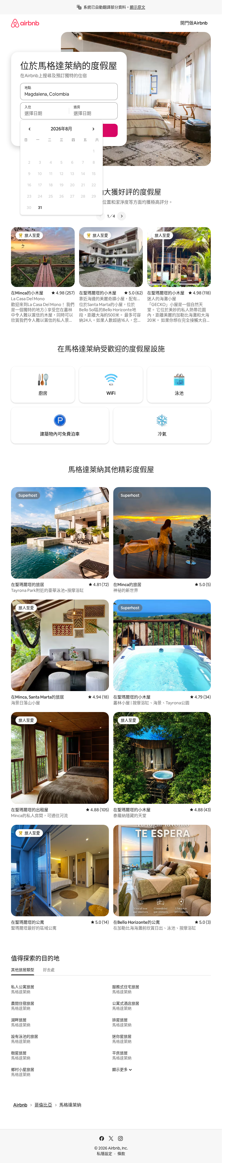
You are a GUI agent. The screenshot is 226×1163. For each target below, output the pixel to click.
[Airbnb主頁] (25, 23)
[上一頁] (100, 216)
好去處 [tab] (49, 969)
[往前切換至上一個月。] (29, 129)
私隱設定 (104, 1153)
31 (40, 207)
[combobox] (69, 94)
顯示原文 (137, 7)
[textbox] (44, 113)
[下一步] (121, 216)
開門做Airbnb (194, 23)
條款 (121, 1153)
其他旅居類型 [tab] (22, 969)
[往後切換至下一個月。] (93, 129)
